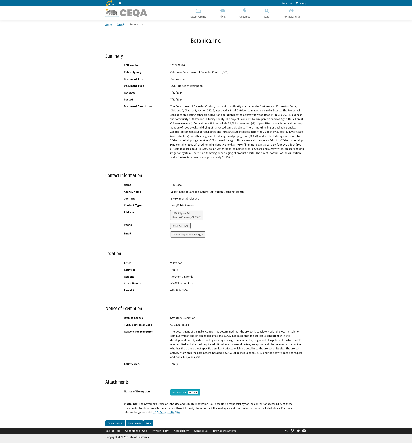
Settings (302, 3)
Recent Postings (198, 16)
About (223, 16)
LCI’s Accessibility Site (166, 412)
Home (108, 24)
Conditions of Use (136, 431)
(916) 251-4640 (180, 225)
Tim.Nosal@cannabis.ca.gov (187, 234)
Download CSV (115, 423)
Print (148, 423)
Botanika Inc (184, 392)
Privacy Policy (160, 431)
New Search (134, 423)
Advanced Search (292, 16)
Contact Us (287, 2)
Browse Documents (225, 431)
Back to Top (112, 431)
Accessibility (181, 431)
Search (267, 16)
